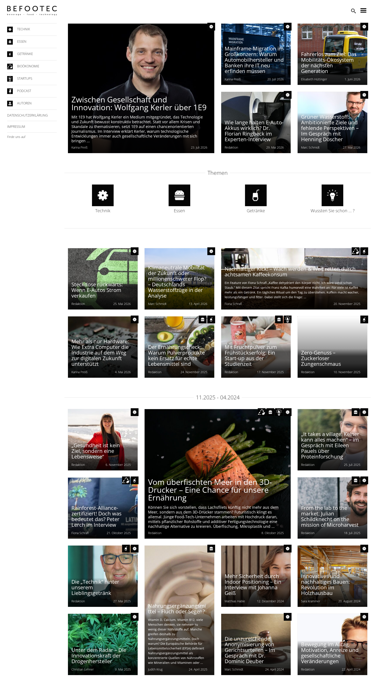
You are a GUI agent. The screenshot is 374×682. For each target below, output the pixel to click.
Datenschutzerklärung (27, 115)
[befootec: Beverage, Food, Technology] (32, 10)
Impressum (16, 126)
